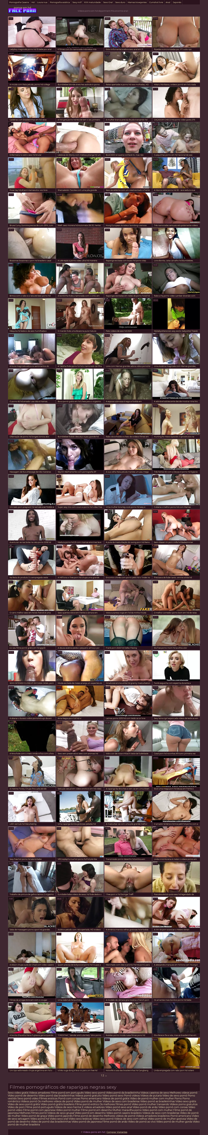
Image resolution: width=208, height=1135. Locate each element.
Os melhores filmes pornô (115, 1104)
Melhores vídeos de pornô (119, 1115)
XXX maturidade (92, 2)
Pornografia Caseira (19, 2)
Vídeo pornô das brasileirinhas (56, 1095)
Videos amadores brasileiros (153, 1115)
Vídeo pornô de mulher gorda (174, 1121)
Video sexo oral (59, 1118)
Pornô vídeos (132, 1095)
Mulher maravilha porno (127, 1110)
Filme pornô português (39, 1107)
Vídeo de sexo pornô (174, 1095)
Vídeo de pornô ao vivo (142, 1121)
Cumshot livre (156, 2)
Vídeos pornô (29, 1101)
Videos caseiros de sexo (154, 1092)
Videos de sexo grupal (60, 1113)
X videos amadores (93, 1107)
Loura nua (42, 2)
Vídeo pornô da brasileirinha (123, 1092)
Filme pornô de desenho (88, 1115)
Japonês (177, 2)
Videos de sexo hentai (67, 1107)
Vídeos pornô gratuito (88, 1095)
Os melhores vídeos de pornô (55, 1101)
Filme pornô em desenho (96, 1110)
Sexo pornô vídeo (28, 1098)
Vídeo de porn (16, 1107)
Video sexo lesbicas (80, 1118)
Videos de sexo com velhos (130, 1118)
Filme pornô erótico (87, 1104)
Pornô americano (181, 1115)
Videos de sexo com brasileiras (121, 1101)
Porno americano (91, 1098)
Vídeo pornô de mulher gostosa (167, 1118)
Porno (178, 1098)
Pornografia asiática (60, 2)
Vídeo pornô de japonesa (87, 1121)
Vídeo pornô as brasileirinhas (157, 1101)
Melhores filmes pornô (33, 1113)
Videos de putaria (151, 1095)
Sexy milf (76, 2)
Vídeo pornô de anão (145, 1107)
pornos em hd (22, 7)
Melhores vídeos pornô (183, 1092)
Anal (168, 2)
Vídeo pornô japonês (60, 1115)
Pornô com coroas (69, 1098)
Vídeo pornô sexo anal (118, 1107)
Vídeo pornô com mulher (157, 1110)
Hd (33, 2)
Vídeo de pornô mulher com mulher (152, 1098)
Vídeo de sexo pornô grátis (24, 1104)
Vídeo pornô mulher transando (150, 1104)
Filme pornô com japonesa (39, 1110)
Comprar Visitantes (117, 1132)
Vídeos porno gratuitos (183, 1104)
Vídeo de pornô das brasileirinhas (51, 1121)
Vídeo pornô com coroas (173, 1107)
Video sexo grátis (185, 1101)
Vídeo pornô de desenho (23, 1095)
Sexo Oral (108, 2)
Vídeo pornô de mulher (88, 1101)
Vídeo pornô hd (40, 1118)
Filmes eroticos (48, 1098)
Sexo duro (120, 2)
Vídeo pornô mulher (68, 1110)
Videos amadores (39, 1092)
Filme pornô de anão (114, 1121)
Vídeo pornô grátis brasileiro (57, 1104)
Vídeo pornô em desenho (90, 1113)
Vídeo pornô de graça (34, 1115)
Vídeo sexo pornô (94, 1092)
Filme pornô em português (67, 1092)
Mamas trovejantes (137, 2)
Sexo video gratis (18, 1092)
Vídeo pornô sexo (113, 1095)
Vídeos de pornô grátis (115, 1098)
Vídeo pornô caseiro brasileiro (124, 1113)
